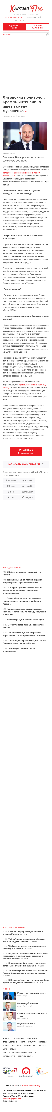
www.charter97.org (32, 1085)
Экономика (31, 1038)
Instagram (28, 492)
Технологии (29, 1045)
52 (26, 112)
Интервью (16, 1045)
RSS (12, 497)
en (24, 20)
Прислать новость (13, 17)
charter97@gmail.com (12, 1098)
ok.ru (12, 492)
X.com (12, 486)
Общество (19, 1038)
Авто (5, 1049)
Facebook (12, 480)
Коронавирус (9, 1056)
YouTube (28, 480)
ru (20, 20)
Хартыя (26, 8)
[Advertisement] (26, 67)
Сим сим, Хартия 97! (37, 27)
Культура (32, 1042)
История (43, 1042)
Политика (7, 1038)
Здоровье (42, 1045)
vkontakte (28, 486)
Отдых (13, 1049)
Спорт (22, 1042)
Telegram (29, 497)
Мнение (6, 989)
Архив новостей (34, 17)
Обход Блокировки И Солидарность (19, 1052)
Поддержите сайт (14, 27)
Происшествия (10, 1042)
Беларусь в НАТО (25, 1056)
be (16, 20)
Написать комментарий (26, 464)
